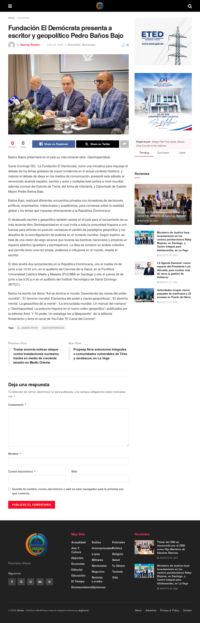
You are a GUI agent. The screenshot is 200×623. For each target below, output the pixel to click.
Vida (115, 577)
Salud (116, 560)
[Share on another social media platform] (124, 144)
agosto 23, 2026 (148, 220)
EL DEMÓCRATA (27, 327)
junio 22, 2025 (55, 44)
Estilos (96, 542)
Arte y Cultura (76, 550)
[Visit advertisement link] (163, 101)
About (138, 610)
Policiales (118, 542)
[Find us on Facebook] (12, 581)
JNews (20, 610)
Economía (78, 564)
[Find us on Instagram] (30, 581)
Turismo (117, 571)
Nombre (14, 454)
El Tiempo (78, 581)
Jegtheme (83, 610)
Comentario (17, 405)
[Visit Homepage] (100, 6)
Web (74, 471)
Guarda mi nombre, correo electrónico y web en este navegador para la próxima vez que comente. (67, 491)
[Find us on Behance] (40, 581)
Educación (78, 575)
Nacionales (88, 44)
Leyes (96, 554)
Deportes (77, 558)
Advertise (151, 610)
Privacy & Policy (169, 610)
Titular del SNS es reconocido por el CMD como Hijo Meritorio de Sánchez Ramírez (162, 214)
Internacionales (102, 548)
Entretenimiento (82, 587)
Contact (187, 610)
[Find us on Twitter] (21, 581)
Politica (117, 548)
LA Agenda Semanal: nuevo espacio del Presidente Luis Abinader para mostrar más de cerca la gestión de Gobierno (174, 270)
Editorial (76, 569)
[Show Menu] (10, 6)
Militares (97, 560)
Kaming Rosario (30, 44)
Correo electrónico (22, 471)
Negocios (98, 571)
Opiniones (99, 587)
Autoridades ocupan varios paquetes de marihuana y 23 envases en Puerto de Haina (174, 293)
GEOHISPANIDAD (53, 327)
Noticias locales (97, 579)
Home (11, 17)
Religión (117, 554)
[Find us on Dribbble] (49, 581)
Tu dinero (118, 566)
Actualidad (23, 17)
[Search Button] (190, 6)
